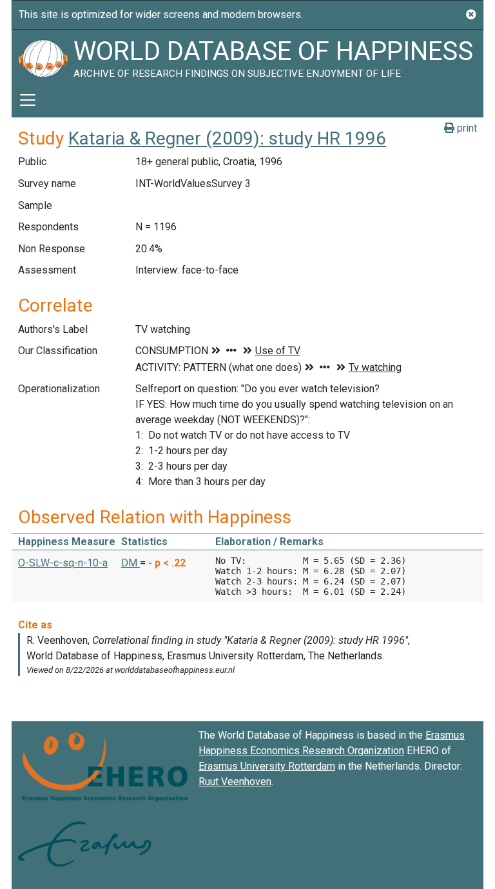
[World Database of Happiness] (42, 56)
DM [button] (130, 563)
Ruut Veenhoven (235, 781)
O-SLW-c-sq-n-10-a (63, 563)
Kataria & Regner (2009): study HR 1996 (227, 138)
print (465, 128)
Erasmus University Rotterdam (267, 766)
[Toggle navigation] (27, 100)
